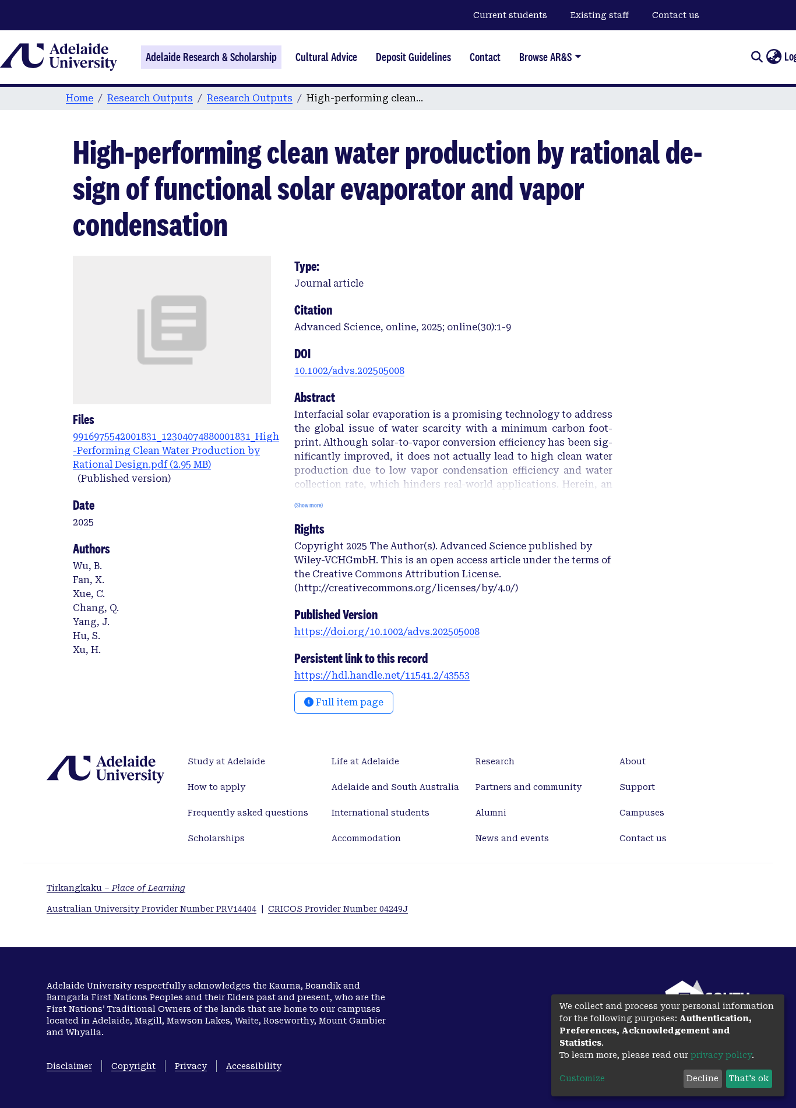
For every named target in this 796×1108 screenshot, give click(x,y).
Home (79, 98)
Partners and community (529, 787)
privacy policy (721, 1055)
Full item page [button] (348, 702)
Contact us (675, 15)
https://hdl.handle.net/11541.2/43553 (382, 675)
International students (380, 812)
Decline (702, 1078)
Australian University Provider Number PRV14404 (151, 908)
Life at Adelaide (365, 761)
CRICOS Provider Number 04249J (338, 908)
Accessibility (253, 1066)
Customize (582, 1078)
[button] (773, 57)
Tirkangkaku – (116, 887)
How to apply (216, 787)
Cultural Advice (326, 57)
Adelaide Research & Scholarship (211, 57)
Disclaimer (69, 1066)
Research (495, 761)
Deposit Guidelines (413, 57)
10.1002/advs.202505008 (349, 370)
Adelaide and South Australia (395, 787)
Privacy (191, 1066)
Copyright (133, 1066)
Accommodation (366, 838)
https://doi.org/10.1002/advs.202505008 (387, 631)
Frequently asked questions (248, 812)
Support (637, 787)
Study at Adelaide (226, 761)
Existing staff (599, 15)
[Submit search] (756, 57)
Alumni (491, 812)
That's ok (749, 1078)
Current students (510, 15)
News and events (512, 838)
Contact (485, 57)
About (632, 761)
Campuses (641, 812)
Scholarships (216, 838)
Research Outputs (150, 98)
